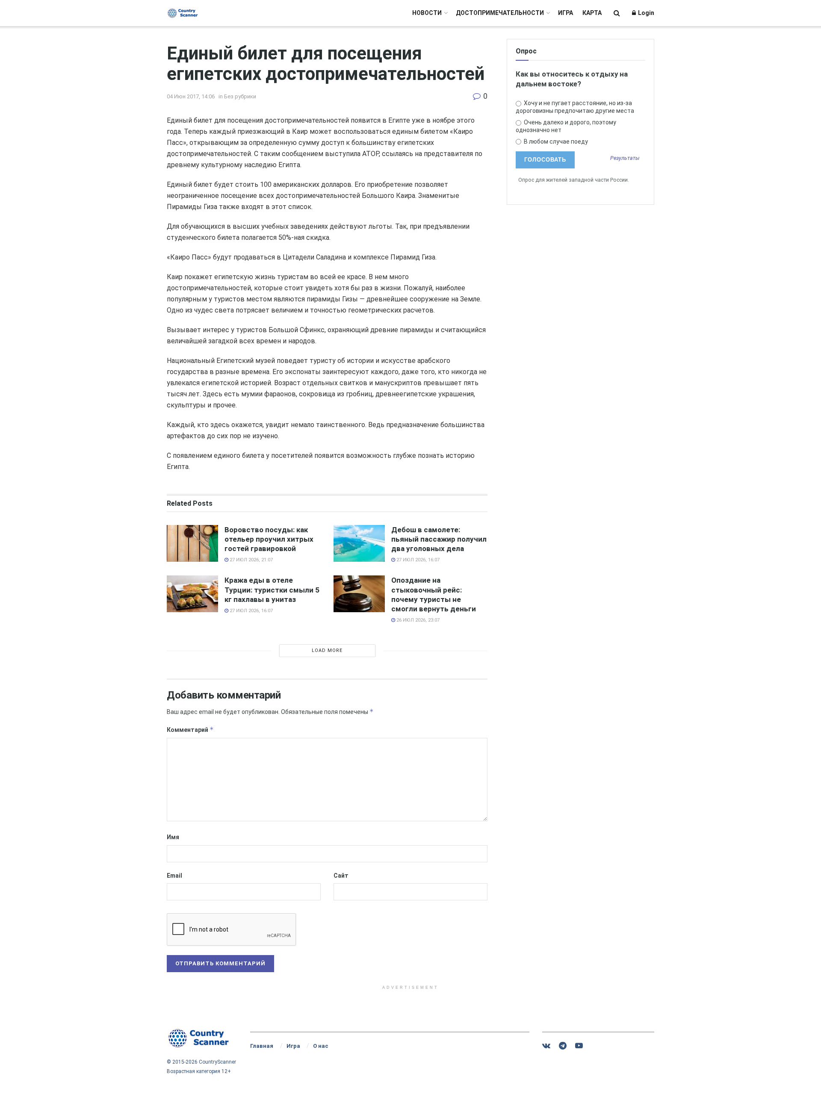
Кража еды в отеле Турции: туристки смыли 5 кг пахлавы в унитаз (271, 589)
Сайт (341, 875)
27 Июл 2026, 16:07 (417, 560)
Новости (427, 12)
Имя (173, 837)
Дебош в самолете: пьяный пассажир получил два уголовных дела (439, 539)
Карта (592, 12)
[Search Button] (617, 13)
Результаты (625, 158)
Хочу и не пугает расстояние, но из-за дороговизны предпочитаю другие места (575, 107)
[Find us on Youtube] (579, 1046)
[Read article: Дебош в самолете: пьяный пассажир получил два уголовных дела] (359, 543)
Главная (261, 1046)
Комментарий (190, 729)
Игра (565, 12)
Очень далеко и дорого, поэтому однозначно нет (566, 126)
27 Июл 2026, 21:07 (250, 560)
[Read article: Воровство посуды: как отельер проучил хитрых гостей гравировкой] (192, 543)
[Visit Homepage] (183, 13)
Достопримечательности (500, 12)
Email (174, 875)
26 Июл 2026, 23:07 (417, 620)
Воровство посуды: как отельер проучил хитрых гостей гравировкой (268, 539)
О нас (320, 1046)
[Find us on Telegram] (563, 1046)
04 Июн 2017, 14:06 (191, 96)
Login (645, 12)
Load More (327, 650)
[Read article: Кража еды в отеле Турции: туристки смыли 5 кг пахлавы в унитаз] (192, 593)
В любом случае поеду (555, 141)
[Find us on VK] (546, 1046)
